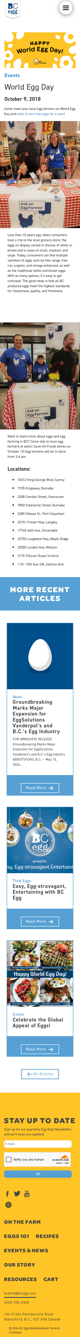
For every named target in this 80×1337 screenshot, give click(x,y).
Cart (51, 1279)
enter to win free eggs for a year (40, 113)
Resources (20, 1279)
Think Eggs (22, 880)
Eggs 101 (16, 1236)
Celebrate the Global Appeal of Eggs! (38, 1022)
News (17, 696)
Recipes (47, 1236)
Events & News (26, 1250)
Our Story (19, 1264)
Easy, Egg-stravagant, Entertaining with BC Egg (39, 892)
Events (12, 75)
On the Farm (22, 1222)
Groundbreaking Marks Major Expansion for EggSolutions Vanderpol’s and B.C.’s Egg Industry (36, 716)
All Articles (43, 1074)
